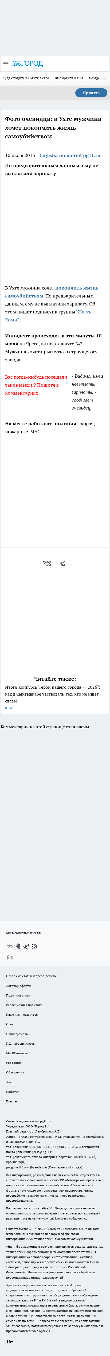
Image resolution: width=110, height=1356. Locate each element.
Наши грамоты (17, 1034)
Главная (12, 1101)
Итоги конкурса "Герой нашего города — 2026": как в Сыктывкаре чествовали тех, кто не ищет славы (52, 697)
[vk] (47, 563)
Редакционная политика (24, 1005)
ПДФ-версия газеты (21, 1043)
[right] (104, 78)
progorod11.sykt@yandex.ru (26, 1167)
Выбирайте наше (69, 78)
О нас (10, 1024)
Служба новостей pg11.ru (70, 155)
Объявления (15, 1072)
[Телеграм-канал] (26, 946)
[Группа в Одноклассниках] (18, 946)
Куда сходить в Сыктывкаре (26, 78)
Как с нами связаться (22, 1014)
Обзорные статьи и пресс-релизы (31, 976)
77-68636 (50, 1229)
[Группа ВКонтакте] (10, 946)
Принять (91, 92)
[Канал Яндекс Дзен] (34, 946)
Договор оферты (18, 986)
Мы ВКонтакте (17, 1053)
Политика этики (18, 995)
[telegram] (64, 563)
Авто (9, 1082)
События (12, 1092)
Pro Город (13, 1063)
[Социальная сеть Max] (10, 957)
